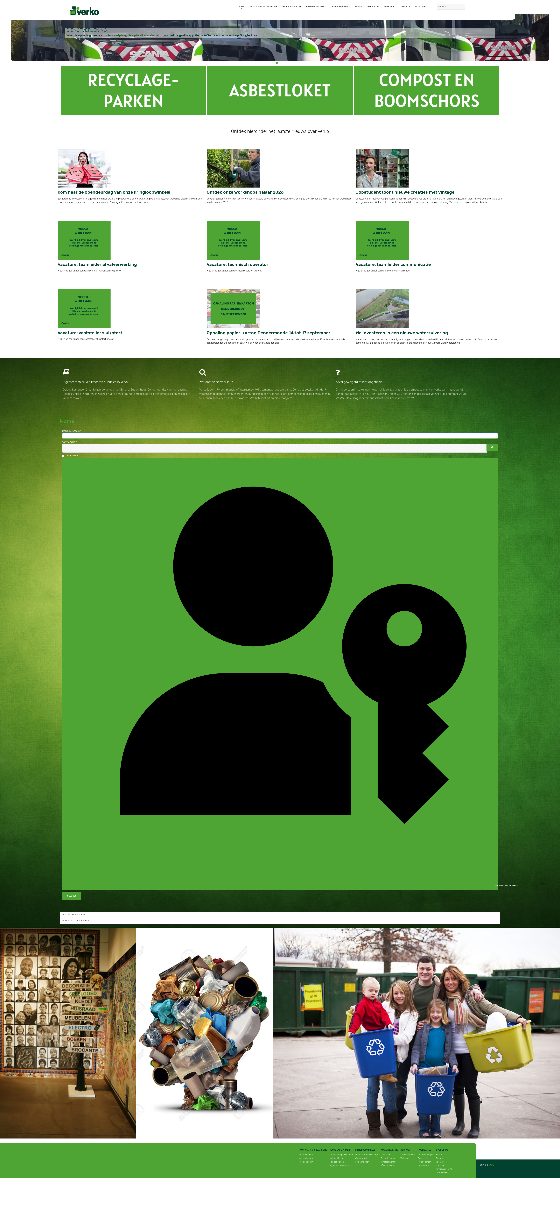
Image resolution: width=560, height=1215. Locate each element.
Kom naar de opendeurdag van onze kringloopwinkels (99, 192)
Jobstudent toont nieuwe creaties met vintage (392, 192)
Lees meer (116, 43)
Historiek (440, 1161)
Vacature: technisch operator (230, 263)
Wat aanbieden (306, 1154)
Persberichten (424, 1158)
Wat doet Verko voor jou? (216, 378)
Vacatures (441, 1158)
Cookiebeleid (442, 1168)
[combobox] (451, 7)
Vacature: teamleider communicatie (384, 263)
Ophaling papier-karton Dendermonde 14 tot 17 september (252, 330)
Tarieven (404, 1154)
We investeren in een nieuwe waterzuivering (390, 330)
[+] (133, 90)
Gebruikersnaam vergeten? (76, 917)
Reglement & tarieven (340, 1161)
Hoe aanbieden (306, 1158)
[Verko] (84, 10)
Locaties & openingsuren (341, 1151)
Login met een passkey (496, 881)
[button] (277, 63)
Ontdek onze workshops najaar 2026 (235, 192)
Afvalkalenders (306, 1151)
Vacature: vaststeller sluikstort (81, 330)
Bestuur (439, 1154)
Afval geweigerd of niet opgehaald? (360, 378)
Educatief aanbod (389, 1154)
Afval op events (388, 1161)
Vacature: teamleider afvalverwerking (87, 263)
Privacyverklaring (444, 1165)
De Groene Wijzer (426, 1151)
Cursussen (385, 1151)
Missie (439, 1151)
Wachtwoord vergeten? (74, 911)
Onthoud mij (72, 452)
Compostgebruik (408, 1151)
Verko (492, 1161)
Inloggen (71, 892)
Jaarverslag (423, 1154)
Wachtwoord (69, 438)
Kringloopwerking (389, 1158)
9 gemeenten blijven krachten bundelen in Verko (95, 378)
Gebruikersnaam (71, 427)
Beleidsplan (423, 1161)
